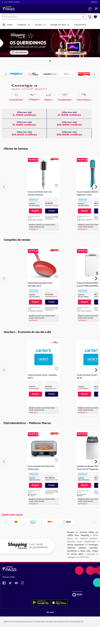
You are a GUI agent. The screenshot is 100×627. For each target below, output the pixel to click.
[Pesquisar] (83, 17)
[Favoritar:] (56, 185)
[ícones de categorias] (16, 95)
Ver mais (50, 612)
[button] (50, 61)
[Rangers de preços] (24, 114)
